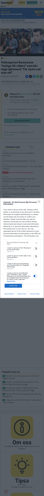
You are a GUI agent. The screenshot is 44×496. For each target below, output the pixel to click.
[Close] (39, 202)
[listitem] (22, 243)
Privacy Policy (35, 294)
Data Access (22, 294)
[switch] (35, 248)
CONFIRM (13, 286)
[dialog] (22, 248)
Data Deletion (9, 294)
